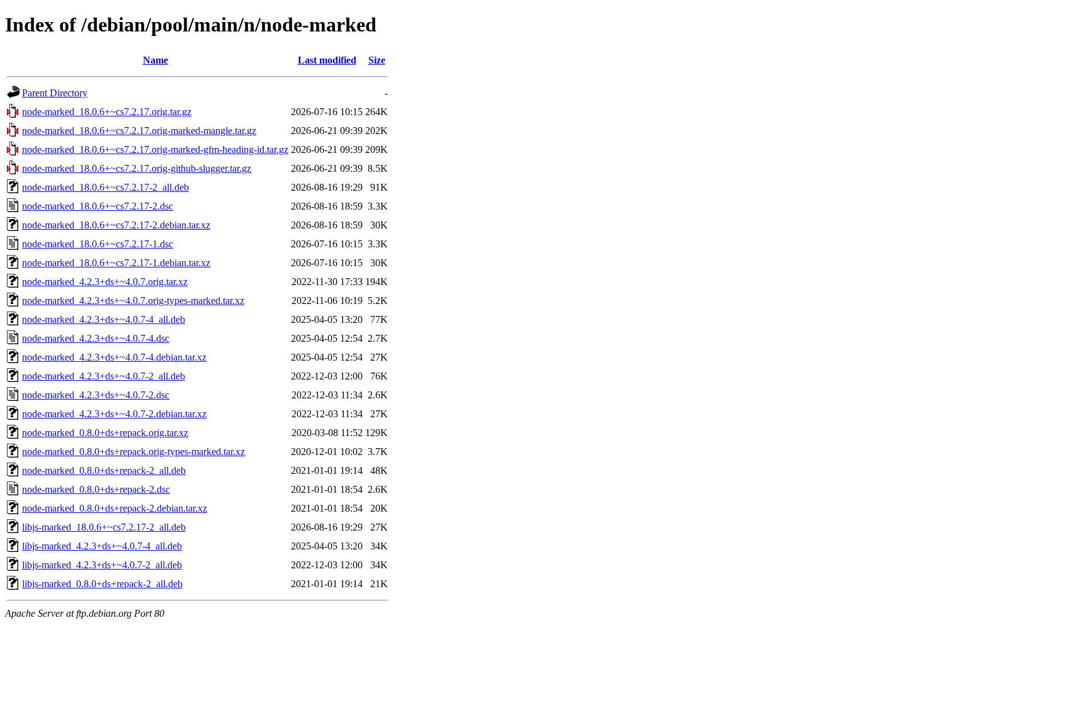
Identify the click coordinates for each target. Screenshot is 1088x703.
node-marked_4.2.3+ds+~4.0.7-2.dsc (95, 395)
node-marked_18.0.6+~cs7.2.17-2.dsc (97, 206)
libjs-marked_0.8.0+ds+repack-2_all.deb (102, 583)
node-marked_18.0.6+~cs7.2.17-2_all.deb (105, 187)
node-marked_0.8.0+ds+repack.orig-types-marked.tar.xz (133, 451)
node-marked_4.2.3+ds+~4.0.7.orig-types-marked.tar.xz (133, 300)
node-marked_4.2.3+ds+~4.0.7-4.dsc (95, 338)
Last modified (327, 60)
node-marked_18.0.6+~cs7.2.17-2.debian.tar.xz (116, 225)
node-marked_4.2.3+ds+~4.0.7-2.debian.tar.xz (114, 413)
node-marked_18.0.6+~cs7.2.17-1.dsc (97, 244)
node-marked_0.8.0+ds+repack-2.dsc (96, 489)
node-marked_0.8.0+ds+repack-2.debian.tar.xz (114, 508)
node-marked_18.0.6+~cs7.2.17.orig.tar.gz (106, 111)
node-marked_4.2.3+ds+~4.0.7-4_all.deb (103, 319)
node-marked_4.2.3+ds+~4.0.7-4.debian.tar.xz (114, 357)
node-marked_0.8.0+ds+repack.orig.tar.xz (105, 432)
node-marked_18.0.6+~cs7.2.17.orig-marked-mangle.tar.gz (139, 130)
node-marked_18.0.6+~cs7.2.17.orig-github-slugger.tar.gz (136, 168)
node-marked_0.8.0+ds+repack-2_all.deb (104, 470)
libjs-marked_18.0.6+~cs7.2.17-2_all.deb (104, 527)
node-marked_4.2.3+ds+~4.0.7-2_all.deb (103, 376)
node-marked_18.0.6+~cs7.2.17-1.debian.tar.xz (116, 262)
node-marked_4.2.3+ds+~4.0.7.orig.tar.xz (105, 281)
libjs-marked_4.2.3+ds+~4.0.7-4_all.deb (102, 546)
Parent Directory (55, 92)
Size (376, 60)
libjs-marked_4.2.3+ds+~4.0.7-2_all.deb (102, 565)
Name (155, 60)
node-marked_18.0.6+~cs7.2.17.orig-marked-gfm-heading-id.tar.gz (155, 149)
